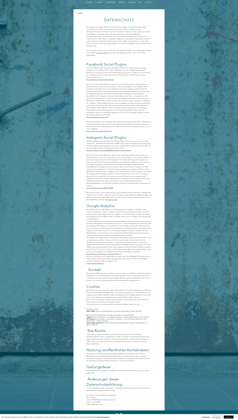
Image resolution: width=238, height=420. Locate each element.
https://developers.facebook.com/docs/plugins (100, 79)
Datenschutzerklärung (103, 417)
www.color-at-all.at (101, 53)
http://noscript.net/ (111, 199)
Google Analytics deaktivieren (95, 263)
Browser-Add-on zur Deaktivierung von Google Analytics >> (103, 254)
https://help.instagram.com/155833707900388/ (99, 188)
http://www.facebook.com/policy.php (97, 117)
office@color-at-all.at (96, 404)
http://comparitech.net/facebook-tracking (99, 131)
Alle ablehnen (217, 417)
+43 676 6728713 (96, 402)
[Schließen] (236, 417)
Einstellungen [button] (206, 417)
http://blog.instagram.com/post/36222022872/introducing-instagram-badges (108, 150)
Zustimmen (228, 417)
